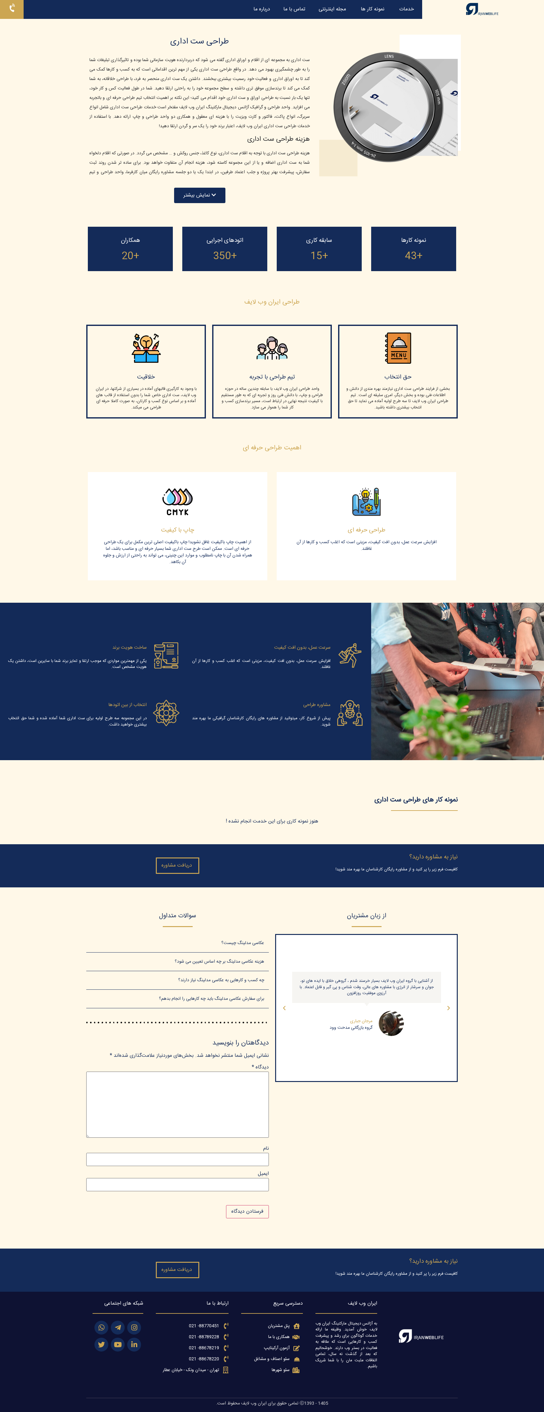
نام (266, 1148)
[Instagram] (134, 1328)
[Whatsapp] (101, 1328)
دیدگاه (260, 1067)
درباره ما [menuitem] (261, 9)
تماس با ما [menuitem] (294, 9)
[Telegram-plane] (118, 1328)
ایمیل (263, 1173)
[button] (199, 195)
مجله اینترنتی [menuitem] (332, 9)
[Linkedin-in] (134, 1345)
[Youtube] (118, 1345)
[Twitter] (101, 1345)
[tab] (177, 943)
